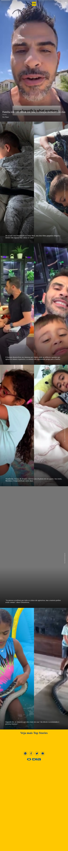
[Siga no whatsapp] (25, 755)
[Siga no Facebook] (31, 755)
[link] (34, 759)
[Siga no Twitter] (37, 755)
